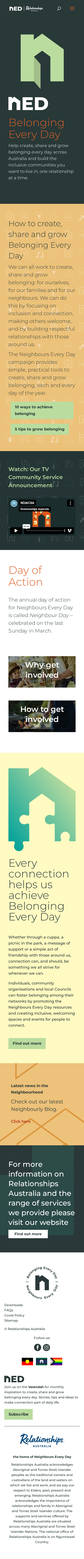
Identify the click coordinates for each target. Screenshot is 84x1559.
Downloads (13, 1305)
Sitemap (11, 1320)
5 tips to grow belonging (40, 429)
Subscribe (18, 1414)
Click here (21, 1121)
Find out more (27, 1043)
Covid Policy (14, 1315)
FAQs (8, 1310)
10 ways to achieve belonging (34, 410)
